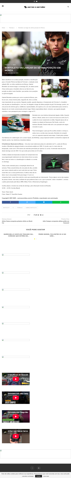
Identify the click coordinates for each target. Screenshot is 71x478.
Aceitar (39, 476)
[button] (35, 18)
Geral (14, 64)
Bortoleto (6, 207)
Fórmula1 (20, 207)
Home (3, 27)
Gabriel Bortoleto (31, 207)
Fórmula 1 (11, 27)
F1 (13, 207)
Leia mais (46, 476)
